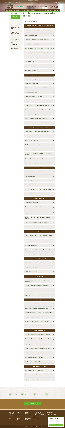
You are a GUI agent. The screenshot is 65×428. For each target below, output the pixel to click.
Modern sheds (25, 10)
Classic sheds (17, 10)
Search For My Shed (32, 403)
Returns (26, 415)
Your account (14, 44)
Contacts (18, 418)
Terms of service (28, 418)
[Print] (27, 385)
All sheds (32, 10)
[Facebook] (23, 385)
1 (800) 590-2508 (54, 6)
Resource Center (54, 10)
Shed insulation (14, 29)
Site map (26, 419)
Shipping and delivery (15, 37)
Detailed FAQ (13, 23)
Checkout (55, 2)
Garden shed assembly (15, 35)
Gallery (18, 414)
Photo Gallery (18, 2)
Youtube (36, 419)
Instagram (37, 418)
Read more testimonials (32, 406)
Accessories (40, 10)
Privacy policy (28, 417)
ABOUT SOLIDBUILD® (15, 39)
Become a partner (14, 48)
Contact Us (23, 2)
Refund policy (14, 47)
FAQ (17, 419)
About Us (18, 413)
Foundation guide (14, 26)
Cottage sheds (9, 10)
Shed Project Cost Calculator (15, 17)
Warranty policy (14, 45)
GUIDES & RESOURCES (15, 21)
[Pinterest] (30, 385)
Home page (19, 412)
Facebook (37, 416)
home (6, 2)
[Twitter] (28, 385)
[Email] (25, 385)
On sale (47, 10)
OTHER (12, 42)
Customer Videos (11, 2)
